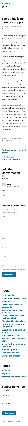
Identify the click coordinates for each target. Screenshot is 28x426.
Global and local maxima (13, 321)
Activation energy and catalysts (12, 311)
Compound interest (11, 356)
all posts (6, 373)
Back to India (8, 295)
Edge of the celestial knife (14, 298)
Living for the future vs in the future (13, 345)
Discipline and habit (11, 352)
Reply (3, 195)
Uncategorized (8, 140)
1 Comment (7, 29)
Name (4, 238)
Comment (5, 216)
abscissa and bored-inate (14, 377)
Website (4, 256)
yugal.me (6, 3)
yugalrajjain (7, 26)
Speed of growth (9, 349)
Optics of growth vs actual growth (13, 325)
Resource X (7, 301)
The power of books (11, 335)
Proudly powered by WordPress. (11, 421)
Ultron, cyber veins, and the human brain (13, 317)
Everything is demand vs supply (13, 331)
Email (4, 247)
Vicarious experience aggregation (12, 306)
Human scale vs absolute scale (13, 339)
